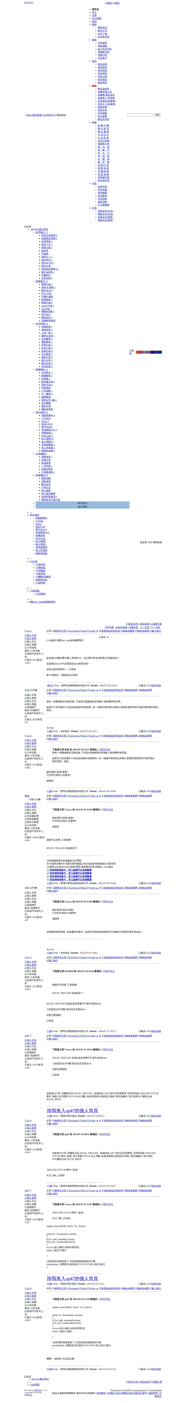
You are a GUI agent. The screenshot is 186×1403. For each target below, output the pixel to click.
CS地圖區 (40, 570)
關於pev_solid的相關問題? (43, 602)
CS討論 (46, 418)
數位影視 (46, 363)
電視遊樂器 (48, 444)
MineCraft (47, 424)
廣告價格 (102, 46)
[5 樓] (49, 1031)
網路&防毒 (47, 311)
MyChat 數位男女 (39, 229)
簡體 (159, 352)
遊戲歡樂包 (48, 415)
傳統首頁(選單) (105, 220)
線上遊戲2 (47, 441)
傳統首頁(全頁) (105, 214)
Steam (45, 421)
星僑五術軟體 (49, 235)
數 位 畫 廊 (103, 131)
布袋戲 (45, 378)
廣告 (94, 40)
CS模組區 (40, 567)
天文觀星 (46, 354)
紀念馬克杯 (103, 37)
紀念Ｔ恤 (102, 33)
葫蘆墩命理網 (49, 238)
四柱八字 (46, 244)
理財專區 (46, 388)
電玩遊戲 (42, 412)
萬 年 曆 (103, 162)
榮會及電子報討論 (50, 499)
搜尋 (94, 21)
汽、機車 (46, 394)
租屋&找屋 (46, 469)
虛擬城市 (46, 457)
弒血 (27, 796)
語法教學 (102, 196)
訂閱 (147, 352)
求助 (94, 183)
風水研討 (46, 260)
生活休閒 (42, 323)
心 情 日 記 (103, 134)
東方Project (46, 426)
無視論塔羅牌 (49, 269)
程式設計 (46, 314)
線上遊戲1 (47, 438)
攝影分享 (46, 357)
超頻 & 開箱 (48, 287)
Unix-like (45, 308)
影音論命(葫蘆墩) (107, 101)
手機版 (139, 352)
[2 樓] (49, 791)
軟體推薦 (46, 299)
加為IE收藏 (121, 627)
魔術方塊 (46, 406)
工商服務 (41, 454)
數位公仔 (102, 30)
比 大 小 (103, 153)
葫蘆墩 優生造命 (106, 95)
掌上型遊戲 (48, 447)
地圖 (153, 352)
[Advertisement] (146, 615)
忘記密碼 (96, 18)
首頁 (94, 208)
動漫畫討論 (48, 381)
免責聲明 (101, 1393)
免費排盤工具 (105, 92)
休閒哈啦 (46, 326)
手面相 (44, 253)
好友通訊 (102, 79)
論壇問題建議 (49, 496)
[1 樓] (49, 731)
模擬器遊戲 (48, 451)
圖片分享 (46, 360)
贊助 (94, 24)
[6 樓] (49, 1116)
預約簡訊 (102, 73)
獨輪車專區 (47, 409)
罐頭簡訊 (102, 82)
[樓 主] (50, 685)
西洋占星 (46, 266)
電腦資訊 (42, 281)
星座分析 (102, 110)
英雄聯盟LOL (49, 430)
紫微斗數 (46, 247)
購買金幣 (102, 67)
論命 (94, 85)
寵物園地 (46, 397)
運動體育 (46, 342)
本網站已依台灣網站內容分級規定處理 (127, 1393)
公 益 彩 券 (103, 137)
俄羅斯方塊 (103, 144)
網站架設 (46, 317)
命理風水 (42, 232)
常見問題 (102, 199)
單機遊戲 (46, 433)
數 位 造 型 (103, 128)
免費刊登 (102, 55)
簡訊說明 (102, 64)
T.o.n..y (28, 631)
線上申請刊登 (105, 49)
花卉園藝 (46, 403)
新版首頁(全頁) (105, 211)
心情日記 (46, 487)
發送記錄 (102, 76)
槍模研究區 (41, 580)
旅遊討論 (46, 351)
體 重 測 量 (103, 168)
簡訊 (94, 61)
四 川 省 (103, 147)
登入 (94, 12)
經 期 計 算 (103, 165)
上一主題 (145, 627)
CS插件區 (40, 564)
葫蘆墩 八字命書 (106, 98)
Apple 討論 (47, 305)
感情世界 (46, 330)
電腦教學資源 (48, 320)
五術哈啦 (46, 278)
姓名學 (44, 250)
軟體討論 (46, 302)
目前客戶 (102, 58)
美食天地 (46, 385)
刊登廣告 (102, 43)
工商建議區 (48, 472)
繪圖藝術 (46, 375)
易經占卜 (46, 257)
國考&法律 (47, 336)
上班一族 (46, 333)
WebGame (47, 436)
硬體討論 (46, 284)
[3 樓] (49, 883)
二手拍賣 (46, 466)
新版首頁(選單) (105, 217)
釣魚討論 (46, 348)
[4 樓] (49, 953)
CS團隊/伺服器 (43, 576)
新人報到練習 (48, 493)
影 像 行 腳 (103, 125)
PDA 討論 (46, 293)
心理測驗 (46, 391)
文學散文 (46, 372)
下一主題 (155, 627)
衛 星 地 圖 (103, 174)
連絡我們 (153, 1393)
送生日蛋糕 (103, 140)
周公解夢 (102, 116)
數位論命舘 (103, 89)
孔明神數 (102, 113)
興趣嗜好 (42, 369)
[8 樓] (49, 1284)
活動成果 (46, 481)
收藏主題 (133, 627)
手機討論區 (47, 296)
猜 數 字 (103, 150)
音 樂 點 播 (103, 171)
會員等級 (102, 189)
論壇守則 (102, 186)
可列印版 (109, 627)
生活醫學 (46, 339)
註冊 (94, 15)
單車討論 (46, 345)
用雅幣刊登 (103, 52)
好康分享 (46, 460)
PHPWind (38, 1390)
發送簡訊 (102, 70)
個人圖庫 (46, 490)
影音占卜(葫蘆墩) (107, 104)
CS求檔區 (40, 594)
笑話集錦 (46, 366)
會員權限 (102, 192)
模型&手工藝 (49, 400)
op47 (27, 1035)
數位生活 (46, 290)
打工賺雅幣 (103, 205)
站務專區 (42, 475)
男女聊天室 (103, 180)
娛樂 (94, 122)
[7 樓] (49, 1186)
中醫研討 (46, 275)
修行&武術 (47, 272)
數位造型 (46, 484)
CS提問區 (40, 583)
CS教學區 (40, 573)
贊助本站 (102, 27)
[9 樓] (49, 1369)
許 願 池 (103, 159)
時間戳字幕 (103, 177)
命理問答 (46, 241)
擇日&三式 (47, 263)
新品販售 (46, 463)
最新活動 (102, 202)
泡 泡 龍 (103, 156)
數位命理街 (103, 119)
